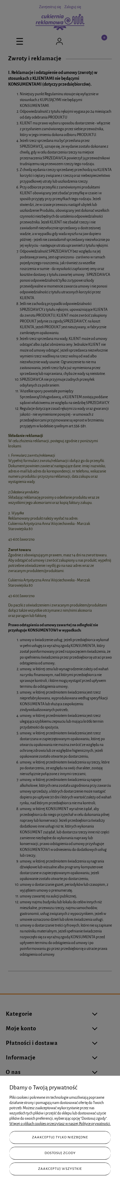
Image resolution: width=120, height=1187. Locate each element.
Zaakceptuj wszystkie (60, 1168)
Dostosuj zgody (60, 1153)
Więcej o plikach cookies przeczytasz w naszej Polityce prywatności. (60, 1123)
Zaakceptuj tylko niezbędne (60, 1137)
